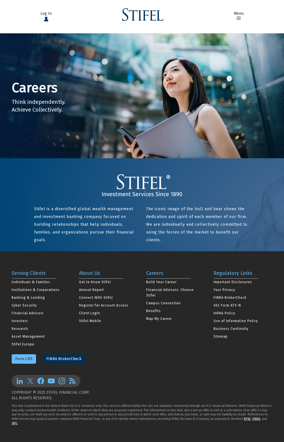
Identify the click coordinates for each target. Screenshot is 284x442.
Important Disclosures (233, 282)
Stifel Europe (23, 344)
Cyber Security (24, 305)
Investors (20, 321)
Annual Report (91, 290)
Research (20, 329)
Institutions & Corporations (36, 290)
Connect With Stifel (96, 298)
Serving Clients (29, 273)
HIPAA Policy (224, 313)
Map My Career (159, 319)
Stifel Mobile (90, 321)
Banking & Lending (28, 298)
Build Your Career (161, 282)
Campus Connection (163, 303)
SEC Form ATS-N (227, 305)
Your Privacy (224, 290)
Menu (239, 13)
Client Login (89, 313)
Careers (154, 273)
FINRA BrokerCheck (230, 298)
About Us (89, 273)
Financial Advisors (28, 313)
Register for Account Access (103, 305)
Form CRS (23, 358)
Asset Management (28, 336)
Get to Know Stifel (95, 282)
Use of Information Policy (236, 321)
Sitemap (221, 336)
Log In (46, 13)
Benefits (153, 311)
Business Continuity (231, 329)
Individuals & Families (31, 282)
